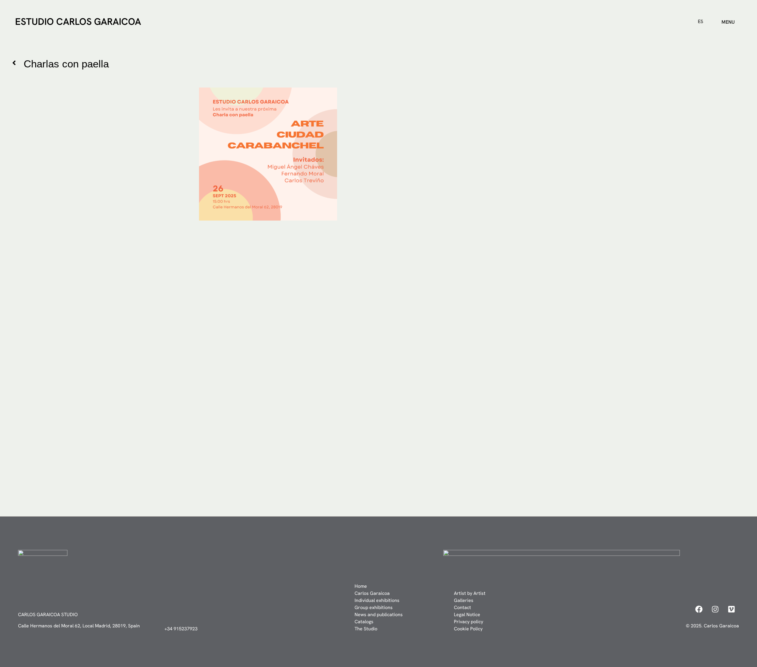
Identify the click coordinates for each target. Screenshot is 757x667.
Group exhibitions (374, 607)
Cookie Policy (468, 629)
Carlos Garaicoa (372, 593)
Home (361, 586)
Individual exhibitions (377, 600)
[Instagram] (715, 609)
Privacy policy (468, 622)
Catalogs (364, 622)
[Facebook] (699, 609)
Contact (462, 607)
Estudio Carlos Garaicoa (78, 21)
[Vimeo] (731, 609)
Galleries (463, 600)
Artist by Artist (470, 593)
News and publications (379, 614)
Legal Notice (467, 614)
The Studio (366, 629)
